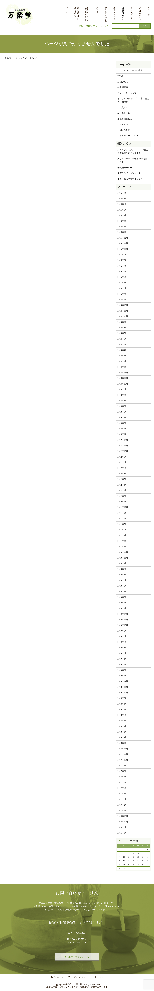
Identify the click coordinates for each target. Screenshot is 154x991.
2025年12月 (122, 238)
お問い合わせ (123, 130)
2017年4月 (122, 793)
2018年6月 (122, 715)
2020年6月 (122, 580)
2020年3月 (122, 597)
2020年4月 (122, 591)
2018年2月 (122, 737)
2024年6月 (122, 339)
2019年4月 (122, 659)
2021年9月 (122, 513)
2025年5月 (122, 277)
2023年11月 (122, 378)
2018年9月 (122, 698)
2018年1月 (122, 743)
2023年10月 (122, 384)
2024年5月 (122, 344)
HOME (8, 58)
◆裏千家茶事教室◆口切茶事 (131, 179)
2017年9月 (122, 765)
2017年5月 (122, 788)
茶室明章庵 (122, 87)
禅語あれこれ (123, 113)
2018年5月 (122, 721)
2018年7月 (122, 709)
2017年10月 (122, 760)
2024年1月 (122, 367)
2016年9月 (122, 827)
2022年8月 (122, 462)
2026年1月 (122, 232)
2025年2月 (122, 294)
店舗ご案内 (122, 82)
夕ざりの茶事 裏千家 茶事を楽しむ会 (132, 160)
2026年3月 (122, 221)
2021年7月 (122, 524)
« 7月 (120, 840)
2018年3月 (122, 732)
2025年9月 (122, 255)
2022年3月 (122, 490)
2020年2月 (122, 603)
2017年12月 (122, 749)
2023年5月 (122, 412)
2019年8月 (122, 636)
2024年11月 (122, 311)
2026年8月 (122, 193)
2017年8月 (122, 771)
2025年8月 (122, 260)
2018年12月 (122, 681)
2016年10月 (122, 822)
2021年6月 (122, 530)
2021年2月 (122, 547)
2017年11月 (122, 754)
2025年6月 (122, 271)
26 (133, 864)
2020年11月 (122, 558)
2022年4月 (122, 485)
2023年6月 (122, 406)
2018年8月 (122, 704)
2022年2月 (122, 496)
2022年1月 (122, 502)
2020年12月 (122, 552)
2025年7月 (122, 266)
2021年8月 (122, 518)
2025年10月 (122, 249)
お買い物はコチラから (92, 25)
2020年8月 (122, 569)
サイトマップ (123, 124)
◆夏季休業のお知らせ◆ (129, 173)
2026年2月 (122, 227)
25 (128, 864)
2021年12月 (122, 507)
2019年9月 (122, 631)
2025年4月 (122, 283)
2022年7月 (122, 468)
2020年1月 (122, 608)
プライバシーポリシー (128, 136)
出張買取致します (125, 119)
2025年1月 (122, 300)
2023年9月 (122, 389)
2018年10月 (122, 692)
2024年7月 (122, 333)
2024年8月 (122, 328)
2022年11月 (122, 445)
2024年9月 (122, 322)
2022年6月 (122, 474)
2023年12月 (122, 372)
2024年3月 (122, 356)
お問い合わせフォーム (77, 957)
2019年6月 (122, 648)
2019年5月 (122, 653)
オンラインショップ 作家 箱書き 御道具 (133, 100)
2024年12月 (122, 305)
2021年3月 (122, 541)
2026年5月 (122, 210)
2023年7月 (122, 401)
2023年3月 (122, 423)
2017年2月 (122, 805)
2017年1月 (122, 810)
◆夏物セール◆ (124, 168)
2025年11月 (122, 243)
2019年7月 (122, 642)
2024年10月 (122, 316)
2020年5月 (122, 586)
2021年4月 (122, 535)
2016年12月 (122, 816)
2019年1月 (122, 676)
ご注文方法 (122, 107)
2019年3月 (122, 664)
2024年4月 (122, 350)
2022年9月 (122, 457)
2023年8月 (122, 395)
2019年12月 (122, 614)
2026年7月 (122, 198)
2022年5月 (122, 479)
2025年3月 (122, 288)
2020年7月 (122, 575)
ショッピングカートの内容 (130, 70)
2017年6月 (122, 782)
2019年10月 (122, 625)
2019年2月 (122, 670)
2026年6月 (122, 204)
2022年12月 (122, 440)
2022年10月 (122, 451)
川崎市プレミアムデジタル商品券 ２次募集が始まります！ (133, 151)
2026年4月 (122, 215)
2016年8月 (122, 833)
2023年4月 (122, 417)
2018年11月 (122, 687)
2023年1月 (122, 434)
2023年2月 (122, 429)
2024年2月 (122, 361)
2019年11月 (122, 619)
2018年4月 (122, 726)
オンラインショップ (126, 93)
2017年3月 (122, 799)
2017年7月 (122, 777)
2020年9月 (122, 563)
